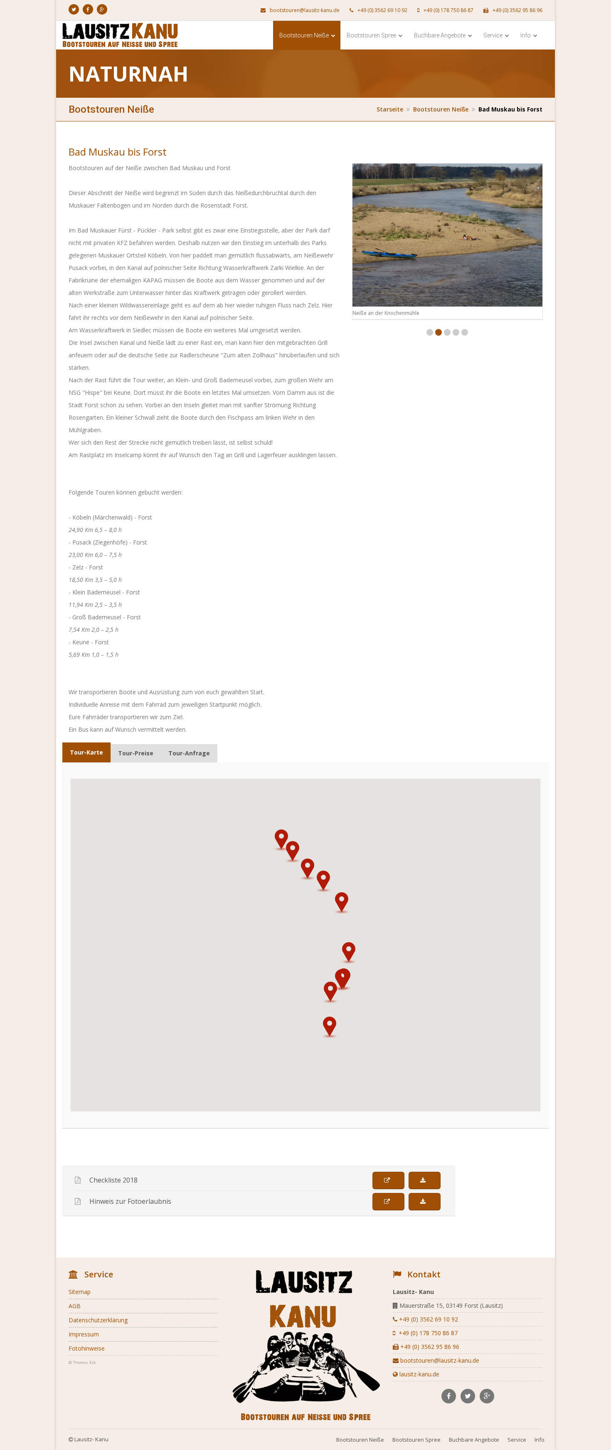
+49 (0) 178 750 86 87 (447, 10)
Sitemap (80, 1292)
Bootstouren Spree (372, 35)
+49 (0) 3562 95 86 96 (516, 10)
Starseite (390, 109)
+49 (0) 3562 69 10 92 (381, 10)
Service (493, 35)
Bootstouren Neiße (304, 35)
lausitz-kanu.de (418, 1374)
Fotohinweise (87, 1348)
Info (526, 35)
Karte (86, 752)
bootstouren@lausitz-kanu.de (304, 10)
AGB (75, 1306)
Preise (135, 753)
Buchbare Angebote (440, 35)
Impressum (84, 1334)
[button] (330, 1027)
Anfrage (189, 753)
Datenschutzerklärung (98, 1320)
